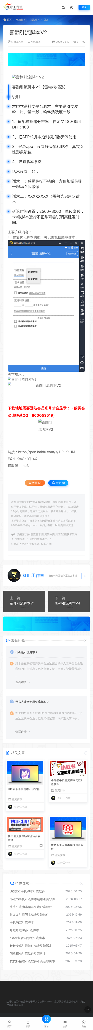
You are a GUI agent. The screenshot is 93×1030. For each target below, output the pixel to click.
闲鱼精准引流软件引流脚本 (28, 953)
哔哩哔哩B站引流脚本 (24, 930)
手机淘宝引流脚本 (22, 922)
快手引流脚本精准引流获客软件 (24, 838)
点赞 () (60, 482)
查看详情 (21, 682)
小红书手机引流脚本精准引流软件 (67, 782)
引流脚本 (34, 19)
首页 (9, 19)
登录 (84, 7)
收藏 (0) (37, 482)
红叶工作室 (17, 42)
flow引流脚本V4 (67, 603)
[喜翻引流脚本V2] (48, 77)
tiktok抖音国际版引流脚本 (27, 938)
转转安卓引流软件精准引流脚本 (31, 945)
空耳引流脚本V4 (22, 603)
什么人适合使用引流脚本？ (32, 701)
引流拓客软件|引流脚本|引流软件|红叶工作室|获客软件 (45, 534)
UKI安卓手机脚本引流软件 (24, 789)
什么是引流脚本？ (26, 652)
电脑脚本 (21, 19)
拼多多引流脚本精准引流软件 (67, 846)
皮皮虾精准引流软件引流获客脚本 (32, 961)
